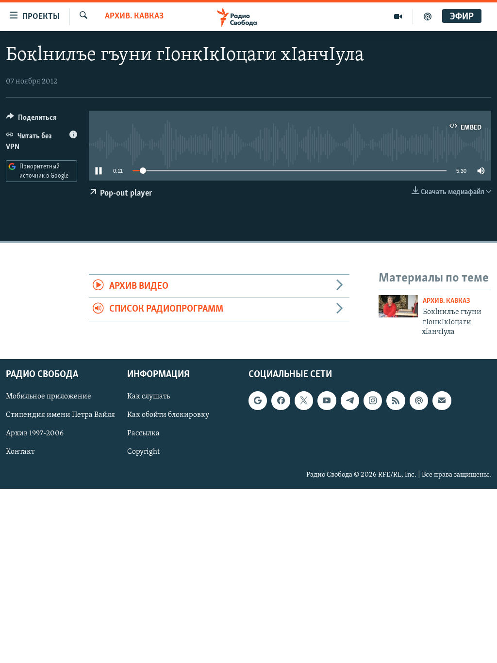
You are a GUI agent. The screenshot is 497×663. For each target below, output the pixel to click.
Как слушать (148, 397)
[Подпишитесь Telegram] (350, 401)
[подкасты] (427, 16)
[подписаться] (441, 401)
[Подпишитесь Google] (257, 401)
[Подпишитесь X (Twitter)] (304, 401)
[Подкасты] (419, 401)
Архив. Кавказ (134, 16)
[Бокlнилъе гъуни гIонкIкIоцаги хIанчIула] (398, 306)
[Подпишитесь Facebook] (280, 401)
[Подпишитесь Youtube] (326, 401)
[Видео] (398, 16)
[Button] (31, 120)
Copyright (143, 452)
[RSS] (395, 401)
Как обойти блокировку (168, 415)
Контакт (20, 452)
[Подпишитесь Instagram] (373, 401)
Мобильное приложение (48, 397)
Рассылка (143, 434)
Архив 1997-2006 (35, 434)
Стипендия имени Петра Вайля (60, 415)
